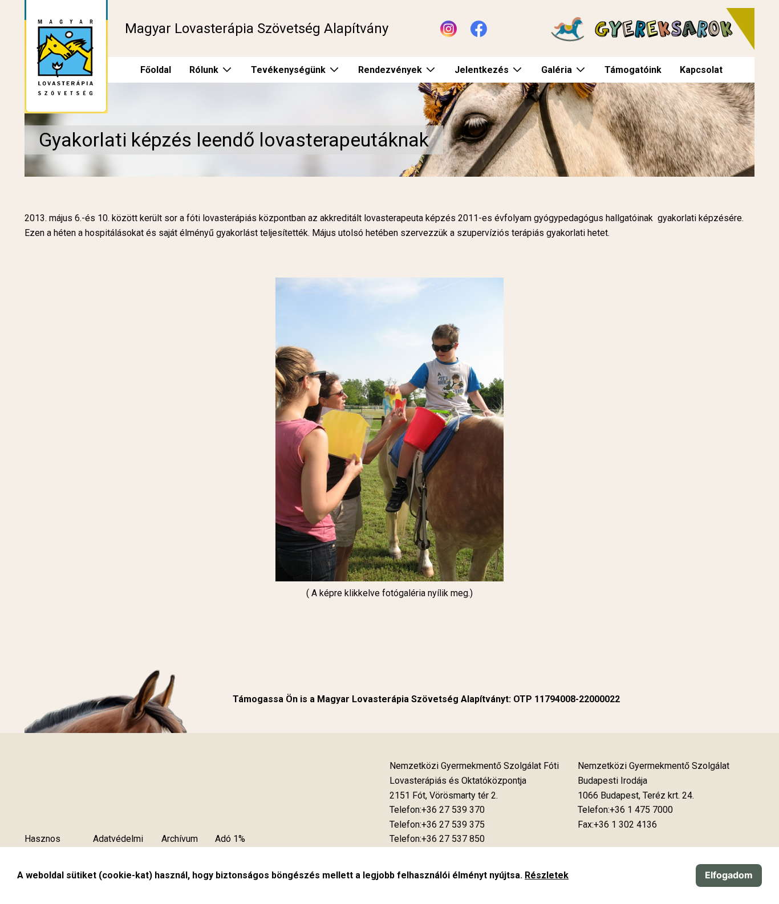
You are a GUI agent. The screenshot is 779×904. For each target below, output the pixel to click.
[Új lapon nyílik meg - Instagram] (448, 29)
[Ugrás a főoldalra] (66, 56)
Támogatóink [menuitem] (633, 69)
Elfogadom (729, 875)
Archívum (179, 838)
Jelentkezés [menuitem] (482, 69)
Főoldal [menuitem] (155, 69)
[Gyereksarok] (646, 29)
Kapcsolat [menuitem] (701, 69)
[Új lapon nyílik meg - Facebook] (478, 29)
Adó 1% (230, 838)
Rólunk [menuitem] (203, 69)
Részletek (547, 875)
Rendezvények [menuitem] (390, 69)
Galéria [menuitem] (556, 69)
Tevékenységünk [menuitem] (288, 69)
